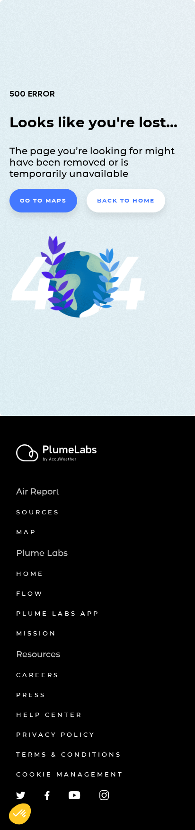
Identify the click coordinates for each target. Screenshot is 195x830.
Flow (30, 593)
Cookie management (70, 774)
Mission (36, 633)
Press (31, 694)
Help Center (49, 714)
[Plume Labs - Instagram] (104, 798)
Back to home (126, 200)
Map (26, 532)
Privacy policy (55, 734)
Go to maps (43, 200)
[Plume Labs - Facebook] (47, 798)
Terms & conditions (69, 754)
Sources (38, 512)
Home (30, 573)
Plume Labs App (57, 613)
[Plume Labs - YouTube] (74, 798)
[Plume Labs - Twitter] (21, 798)
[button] (20, 814)
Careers (37, 675)
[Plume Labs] (97, 453)
